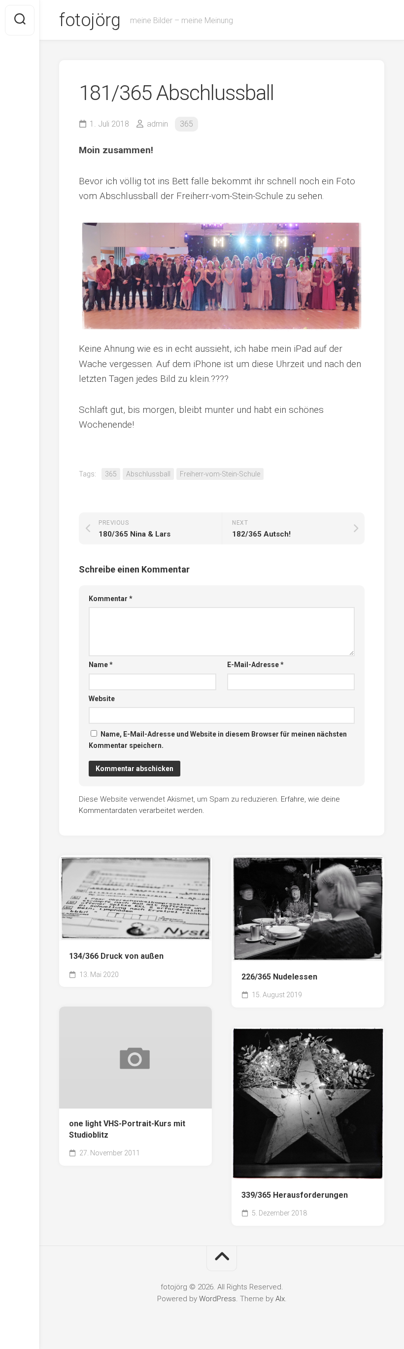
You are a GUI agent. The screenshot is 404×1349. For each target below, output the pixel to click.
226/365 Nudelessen (279, 976)
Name (101, 665)
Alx (280, 1298)
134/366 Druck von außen (116, 956)
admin (157, 124)
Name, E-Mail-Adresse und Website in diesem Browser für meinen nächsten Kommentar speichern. (218, 739)
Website (102, 699)
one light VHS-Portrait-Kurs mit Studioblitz (127, 1129)
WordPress (217, 1298)
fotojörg (89, 20)
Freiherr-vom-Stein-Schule (220, 474)
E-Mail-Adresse (255, 665)
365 (186, 124)
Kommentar (111, 599)
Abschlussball (148, 474)
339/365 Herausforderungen (294, 1195)
